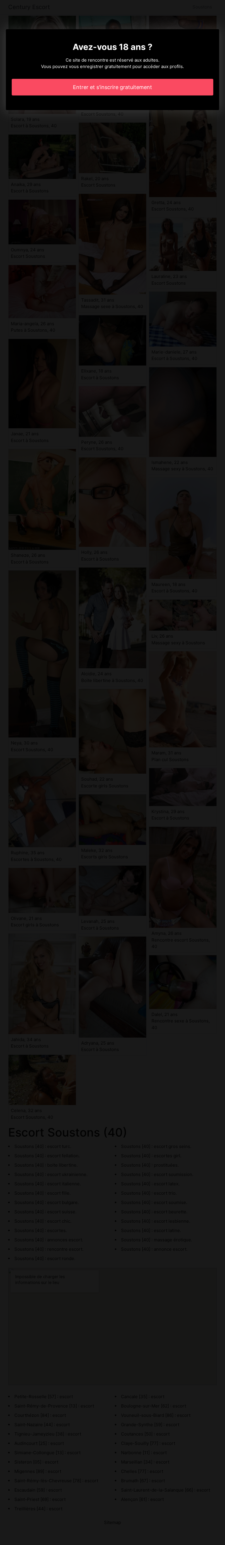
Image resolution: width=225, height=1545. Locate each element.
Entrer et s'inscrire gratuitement (112, 87)
